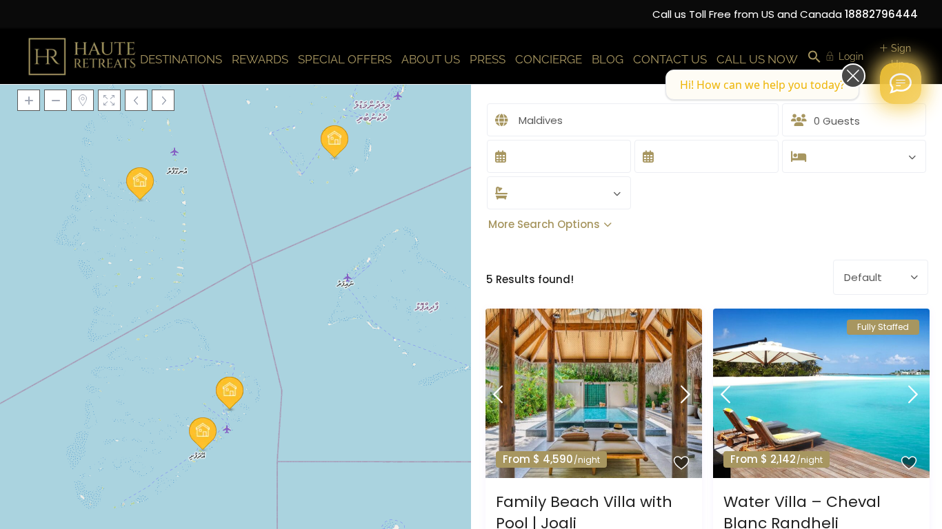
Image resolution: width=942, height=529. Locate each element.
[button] (814, 57)
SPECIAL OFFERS (345, 59)
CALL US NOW (757, 59)
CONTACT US (670, 59)
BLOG (607, 59)
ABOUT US (430, 59)
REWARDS (260, 59)
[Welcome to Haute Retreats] (900, 83)
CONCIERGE (548, 59)
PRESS (487, 59)
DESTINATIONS (181, 59)
